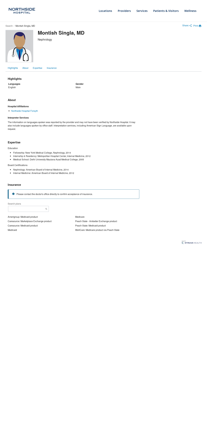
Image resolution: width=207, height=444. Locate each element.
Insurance (52, 68)
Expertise (37, 68)
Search (9, 25)
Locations (105, 11)
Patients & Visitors (166, 11)
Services (142, 11)
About (25, 68)
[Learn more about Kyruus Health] (192, 242)
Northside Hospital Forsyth (24, 110)
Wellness (190, 11)
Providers (124, 11)
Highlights (13, 68)
